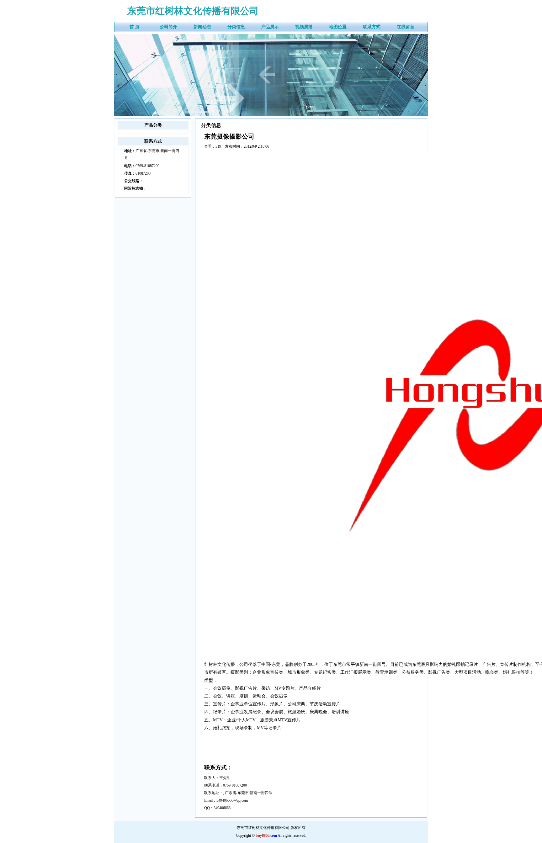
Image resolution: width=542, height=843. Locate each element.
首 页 (135, 26)
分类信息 (236, 26)
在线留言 (405, 26)
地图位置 (338, 26)
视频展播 (304, 26)
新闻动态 (202, 26)
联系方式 (371, 26)
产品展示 (270, 26)
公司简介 (168, 26)
